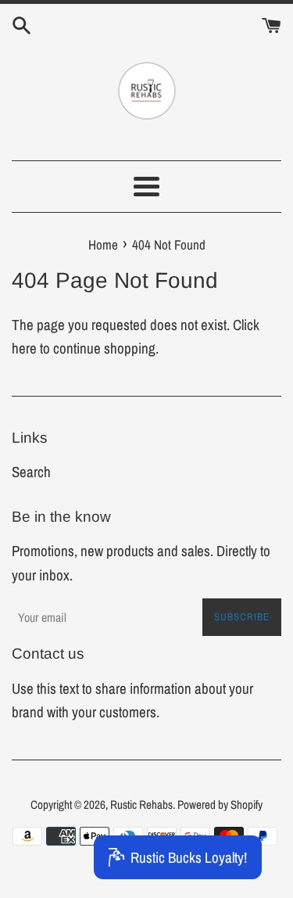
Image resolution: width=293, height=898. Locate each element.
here (24, 348)
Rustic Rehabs (141, 804)
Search (31, 472)
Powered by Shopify (220, 804)
